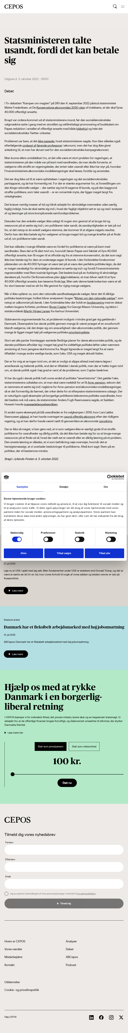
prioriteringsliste (79, 332)
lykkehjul (82, 129)
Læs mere (17, 590)
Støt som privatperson (50, 746)
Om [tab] (106, 486)
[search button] (115, 6)
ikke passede (46, 141)
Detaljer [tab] (64, 486)
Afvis (23, 553)
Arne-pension (96, 382)
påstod (24, 417)
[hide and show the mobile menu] (123, 6)
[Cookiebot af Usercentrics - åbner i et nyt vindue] (109, 477)
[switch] (48, 539)
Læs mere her (15, 732)
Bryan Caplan (58, 307)
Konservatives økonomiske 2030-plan (60, 107)
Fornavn (9, 842)
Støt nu (67, 783)
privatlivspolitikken (86, 893)
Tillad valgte (64, 553)
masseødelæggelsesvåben (41, 404)
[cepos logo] (17, 820)
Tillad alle (104, 553)
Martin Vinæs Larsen (37, 311)
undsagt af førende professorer (42, 145)
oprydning (105, 421)
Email (8, 876)
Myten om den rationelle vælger (95, 298)
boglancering (95, 302)
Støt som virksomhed (84, 746)
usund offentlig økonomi (79, 417)
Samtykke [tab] (22, 486)
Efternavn (10, 859)
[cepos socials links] (91, 1017)
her (63, 281)
